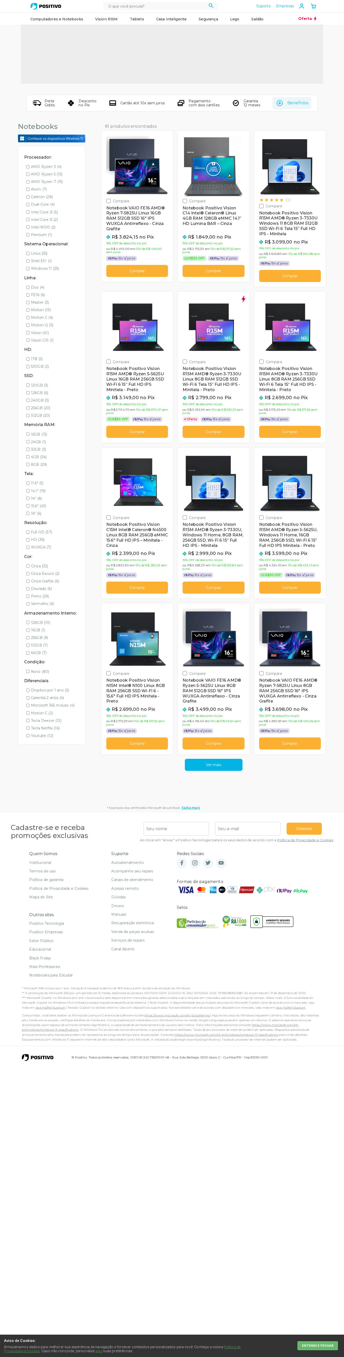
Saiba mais (191, 808)
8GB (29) (39, 464)
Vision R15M (106, 19)
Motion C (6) (42, 317)
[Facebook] (181, 863)
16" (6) (36, 513)
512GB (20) (40, 415)
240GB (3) (40, 400)
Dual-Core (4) (43, 204)
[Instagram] (194, 863)
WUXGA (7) (41, 547)
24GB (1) (38, 442)
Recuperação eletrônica (132, 923)
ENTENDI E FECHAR (317, 1345)
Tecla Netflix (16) (45, 728)
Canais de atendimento (132, 879)
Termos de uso (42, 871)
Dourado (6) (41, 588)
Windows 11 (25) (45, 268)
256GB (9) (39, 637)
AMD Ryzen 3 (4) (46, 166)
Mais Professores (44, 966)
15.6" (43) (38, 506)
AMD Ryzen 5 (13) (47, 174)
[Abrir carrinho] (313, 7)
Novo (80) (40, 671)
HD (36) (38, 539)
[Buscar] (211, 6)
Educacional (40, 949)
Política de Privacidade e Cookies (305, 840)
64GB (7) (39, 652)
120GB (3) (39, 385)
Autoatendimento (127, 862)
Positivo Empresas (46, 932)
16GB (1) (38, 630)
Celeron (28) (42, 197)
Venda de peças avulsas (132, 931)
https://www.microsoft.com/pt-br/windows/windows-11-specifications (226, 1035)
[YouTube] (221, 863)
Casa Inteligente (171, 19)
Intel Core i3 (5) (44, 212)
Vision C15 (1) (42, 340)
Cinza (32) (39, 566)
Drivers (117, 906)
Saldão (257, 19)
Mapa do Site (41, 897)
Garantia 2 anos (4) (47, 697)
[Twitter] (208, 863)
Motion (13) (41, 310)
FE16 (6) (38, 295)
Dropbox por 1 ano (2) (50, 690)
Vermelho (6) (42, 603)
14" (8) (36, 498)
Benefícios (297, 103)
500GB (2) (40, 366)
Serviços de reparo (128, 940)
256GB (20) (41, 408)
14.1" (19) (38, 491)
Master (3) (40, 302)
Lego (234, 19)
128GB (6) (39, 393)
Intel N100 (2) (43, 227)
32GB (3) (38, 449)
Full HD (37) (41, 532)
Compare (121, 201)
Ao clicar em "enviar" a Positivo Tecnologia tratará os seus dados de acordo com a (236, 840)
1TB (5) (37, 359)
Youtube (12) (42, 735)
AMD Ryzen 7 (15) (47, 181)
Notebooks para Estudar (51, 975)
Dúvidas (118, 897)
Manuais (118, 914)
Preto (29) (40, 596)
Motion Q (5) (42, 325)
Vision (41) (40, 333)
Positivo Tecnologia (46, 923)
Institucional (40, 862)
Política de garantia (46, 879)
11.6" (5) (37, 483)
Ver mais (213, 765)
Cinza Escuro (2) (45, 573)
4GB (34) (39, 457)
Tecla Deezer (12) (46, 720)
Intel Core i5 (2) (44, 219)
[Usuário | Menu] (301, 6)
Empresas (285, 6)
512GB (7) (39, 645)
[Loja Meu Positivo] (45, 6)
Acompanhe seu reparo (132, 871)
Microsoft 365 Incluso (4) (53, 705)
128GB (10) (40, 622)
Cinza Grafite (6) (45, 581)
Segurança (208, 19)
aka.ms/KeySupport (50, 1007)
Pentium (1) (41, 234)
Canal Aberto (122, 949)
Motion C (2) (42, 713)
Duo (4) (37, 287)
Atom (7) (39, 189)
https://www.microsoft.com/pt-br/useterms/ (177, 1015)
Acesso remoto (125, 888)
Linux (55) (39, 253)
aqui (98, 1351)
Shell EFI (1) (41, 261)
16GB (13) (39, 434)
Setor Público (41, 941)
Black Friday (40, 958)
